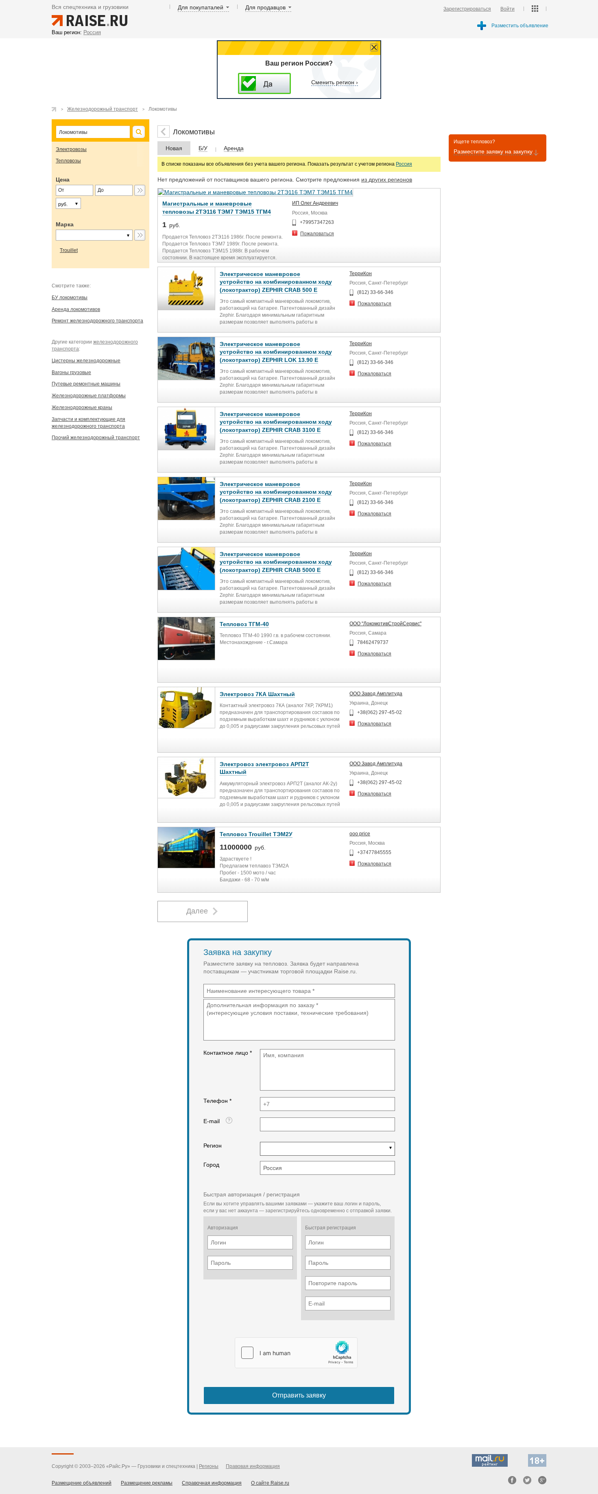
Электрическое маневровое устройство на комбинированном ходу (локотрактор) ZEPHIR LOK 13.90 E (276, 352)
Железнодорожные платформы (89, 396)
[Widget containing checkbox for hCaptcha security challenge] (296, 1352)
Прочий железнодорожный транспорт (96, 437)
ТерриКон (360, 273)
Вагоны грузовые (71, 372)
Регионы (208, 1466)
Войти (507, 9)
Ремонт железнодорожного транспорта (97, 321)
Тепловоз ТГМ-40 (244, 624)
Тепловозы (68, 161)
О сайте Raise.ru (270, 1483)
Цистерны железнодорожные (86, 361)
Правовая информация (253, 1466)
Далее (197, 911)
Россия (404, 164)
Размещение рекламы (146, 1483)
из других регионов (386, 179)
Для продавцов (265, 7)
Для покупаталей (200, 7)
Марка (65, 224)
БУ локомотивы (69, 297)
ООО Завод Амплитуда (375, 694)
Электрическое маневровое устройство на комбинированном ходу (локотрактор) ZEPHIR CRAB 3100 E (276, 422)
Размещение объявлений (81, 1483)
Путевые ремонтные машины (86, 384)
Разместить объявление (519, 25)
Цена (63, 179)
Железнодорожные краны (82, 407)
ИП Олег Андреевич (315, 203)
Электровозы (71, 149)
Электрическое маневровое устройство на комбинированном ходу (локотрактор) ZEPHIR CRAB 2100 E (276, 492)
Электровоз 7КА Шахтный (257, 694)
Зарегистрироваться (467, 9)
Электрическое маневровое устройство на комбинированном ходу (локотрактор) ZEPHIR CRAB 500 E (276, 282)
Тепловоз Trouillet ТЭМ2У (256, 834)
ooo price (359, 834)
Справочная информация (212, 1483)
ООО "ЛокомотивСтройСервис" (385, 624)
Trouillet (69, 250)
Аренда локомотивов (76, 309)
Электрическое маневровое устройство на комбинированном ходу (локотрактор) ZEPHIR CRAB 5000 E (276, 562)
